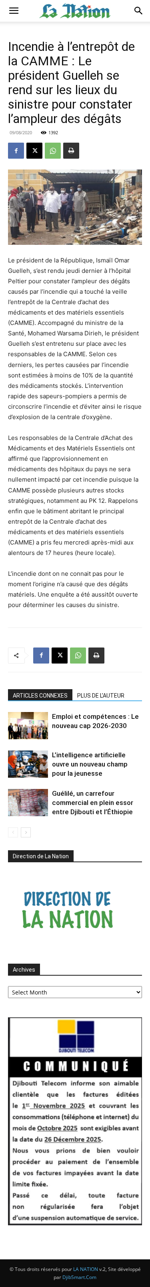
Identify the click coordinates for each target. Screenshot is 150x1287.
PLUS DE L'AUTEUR (100, 695)
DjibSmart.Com (79, 1277)
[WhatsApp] (53, 151)
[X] (34, 151)
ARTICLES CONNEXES (40, 695)
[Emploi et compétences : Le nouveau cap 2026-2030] (28, 726)
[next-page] (26, 832)
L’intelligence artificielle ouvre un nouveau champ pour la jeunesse (90, 764)
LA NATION (85, 1269)
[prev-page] (13, 832)
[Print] (71, 151)
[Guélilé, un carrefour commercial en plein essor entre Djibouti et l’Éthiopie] (28, 803)
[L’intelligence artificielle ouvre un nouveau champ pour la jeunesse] (28, 764)
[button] (13, 11)
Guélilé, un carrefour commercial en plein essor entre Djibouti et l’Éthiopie (92, 802)
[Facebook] (16, 151)
